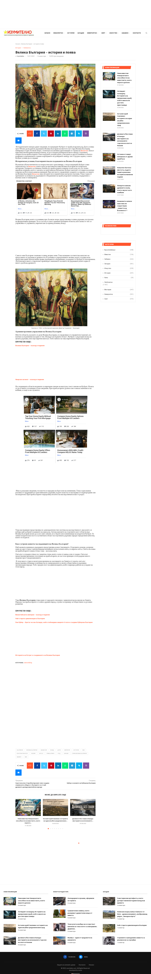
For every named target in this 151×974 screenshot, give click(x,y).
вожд (52, 750)
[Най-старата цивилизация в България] (109, 928)
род (59, 753)
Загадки (80, 33)
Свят (103, 33)
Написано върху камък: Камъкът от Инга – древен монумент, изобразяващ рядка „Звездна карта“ (132, 914)
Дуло (59, 750)
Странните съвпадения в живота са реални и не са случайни (131, 939)
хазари (19, 757)
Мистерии (118, 290)
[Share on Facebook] (37, 133)
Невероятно (92, 33)
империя (67, 750)
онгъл (41, 753)
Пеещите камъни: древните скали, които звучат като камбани (124, 189)
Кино (118, 278)
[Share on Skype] (79, 133)
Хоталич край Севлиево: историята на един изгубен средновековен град (124, 119)
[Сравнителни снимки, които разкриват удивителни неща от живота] (59, 913)
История (70, 33)
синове (66, 753)
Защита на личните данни (66, 965)
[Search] (146, 33)
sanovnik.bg (28, 663)
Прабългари (50, 753)
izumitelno (20, 56)
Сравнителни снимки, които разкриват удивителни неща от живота (80, 913)
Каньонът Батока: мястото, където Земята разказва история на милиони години (125, 172)
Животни (118, 254)
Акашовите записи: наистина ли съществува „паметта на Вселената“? (124, 205)
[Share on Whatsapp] (65, 133)
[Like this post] (30, 133)
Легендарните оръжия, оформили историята (81, 899)
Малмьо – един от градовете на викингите (80, 939)
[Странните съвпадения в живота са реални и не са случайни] (109, 941)
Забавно (125, 33)
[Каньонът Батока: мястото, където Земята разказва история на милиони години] (109, 170)
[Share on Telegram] (72, 133)
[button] (18, 814)
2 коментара (121, 905)
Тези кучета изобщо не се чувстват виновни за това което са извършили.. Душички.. (82, 926)
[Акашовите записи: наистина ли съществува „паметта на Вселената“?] (109, 204)
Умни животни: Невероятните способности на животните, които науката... (28, 821)
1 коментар (120, 919)
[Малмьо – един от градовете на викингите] (59, 941)
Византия (84, 151)
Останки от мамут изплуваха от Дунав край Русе (125, 156)
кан (83, 750)
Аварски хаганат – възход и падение (29, 379)
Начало (47, 33)
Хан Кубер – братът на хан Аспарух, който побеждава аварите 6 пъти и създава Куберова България (54, 622)
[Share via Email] (18, 140)
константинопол (22, 753)
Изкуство (113, 33)
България (20, 750)
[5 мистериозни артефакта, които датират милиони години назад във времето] (109, 901)
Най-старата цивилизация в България (30, 618)
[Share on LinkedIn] (58, 133)
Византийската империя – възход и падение (32, 615)
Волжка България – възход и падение (30, 346)
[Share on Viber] (86, 133)
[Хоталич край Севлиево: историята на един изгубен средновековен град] (55, 807)
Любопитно (58, 33)
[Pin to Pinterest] (51, 133)
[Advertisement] (61, 14)
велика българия (31, 750)
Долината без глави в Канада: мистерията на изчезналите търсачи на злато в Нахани (125, 139)
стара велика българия (79, 753)
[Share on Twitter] (44, 133)
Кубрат (33, 753)
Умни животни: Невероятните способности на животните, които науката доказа (124, 78)
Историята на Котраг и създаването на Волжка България (37, 655)
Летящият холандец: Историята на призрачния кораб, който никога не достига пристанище (124, 98)
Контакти (137, 33)
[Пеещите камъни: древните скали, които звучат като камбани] (109, 188)
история (76, 750)
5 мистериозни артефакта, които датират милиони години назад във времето (131, 900)
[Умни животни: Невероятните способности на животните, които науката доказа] (28, 807)
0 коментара (22, 905)
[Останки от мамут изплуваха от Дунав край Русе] (109, 157)
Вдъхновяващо (118, 250)
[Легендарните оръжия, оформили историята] (59, 901)
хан (26, 757)
